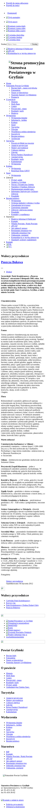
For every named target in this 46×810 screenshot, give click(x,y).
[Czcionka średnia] (14, 37)
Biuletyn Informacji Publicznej (23, 219)
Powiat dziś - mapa (19, 109)
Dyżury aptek (16, 180)
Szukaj (4, 44)
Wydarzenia (16, 164)
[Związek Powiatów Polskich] (18, 632)
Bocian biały (11, 656)
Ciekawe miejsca (18, 150)
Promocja (15, 97)
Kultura (14, 122)
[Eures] (9, 628)
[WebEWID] (11, 625)
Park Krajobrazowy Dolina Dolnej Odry (22, 605)
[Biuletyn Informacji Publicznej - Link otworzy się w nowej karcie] (19, 49)
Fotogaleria (15, 90)
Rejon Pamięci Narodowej (22, 155)
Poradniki (15, 196)
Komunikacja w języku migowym (25, 237)
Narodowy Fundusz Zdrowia (23, 187)
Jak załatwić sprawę (19, 228)
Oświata (14, 129)
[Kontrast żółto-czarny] (16, 31)
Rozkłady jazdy (17, 111)
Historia (14, 102)
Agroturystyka (17, 157)
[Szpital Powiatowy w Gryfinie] (19, 621)
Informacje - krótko (19, 120)
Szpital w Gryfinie (18, 182)
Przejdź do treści (12, 5)
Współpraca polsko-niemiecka (23, 132)
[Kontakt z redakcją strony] (12, 800)
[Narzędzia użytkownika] (2, 268)
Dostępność (12, 13)
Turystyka (15, 127)
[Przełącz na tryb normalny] (13, 17)
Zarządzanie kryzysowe (20, 205)
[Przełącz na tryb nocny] (12, 22)
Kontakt (14, 221)
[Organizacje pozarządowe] (17, 623)
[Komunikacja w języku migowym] (21, 53)
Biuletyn (14, 113)
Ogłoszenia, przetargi (19, 235)
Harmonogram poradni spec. (22, 189)
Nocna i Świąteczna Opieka (22, 184)
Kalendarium (16, 161)
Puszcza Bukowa (12, 262)
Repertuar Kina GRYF (20, 171)
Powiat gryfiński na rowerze (22, 143)
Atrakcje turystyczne (19, 145)
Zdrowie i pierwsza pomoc (22, 210)
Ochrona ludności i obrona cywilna (25, 203)
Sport (13, 125)
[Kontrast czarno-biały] (16, 26)
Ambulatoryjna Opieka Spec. (18, 687)
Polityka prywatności (14, 804)
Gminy (14, 106)
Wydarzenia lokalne (19, 118)
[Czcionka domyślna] (15, 35)
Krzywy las (10, 603)
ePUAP (14, 226)
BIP (7, 752)
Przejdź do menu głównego (17, 3)
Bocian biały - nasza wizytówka (24, 88)
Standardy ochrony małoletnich (23, 240)
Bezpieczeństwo (17, 136)
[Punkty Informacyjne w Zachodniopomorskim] (25, 637)
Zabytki (14, 152)
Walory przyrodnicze (19, 148)
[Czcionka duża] (13, 40)
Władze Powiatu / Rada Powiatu (24, 224)
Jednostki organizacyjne (21, 233)
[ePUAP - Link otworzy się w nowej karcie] (10, 51)
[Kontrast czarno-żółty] (16, 28)
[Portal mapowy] (13, 630)
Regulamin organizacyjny (21, 230)
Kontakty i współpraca (20, 214)
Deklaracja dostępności (15, 807)
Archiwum (15, 138)
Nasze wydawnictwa (19, 92)
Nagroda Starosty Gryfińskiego (23, 95)
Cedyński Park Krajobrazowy (18, 601)
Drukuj (9, 272)
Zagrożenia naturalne (19, 207)
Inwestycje (15, 134)
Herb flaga (15, 104)
